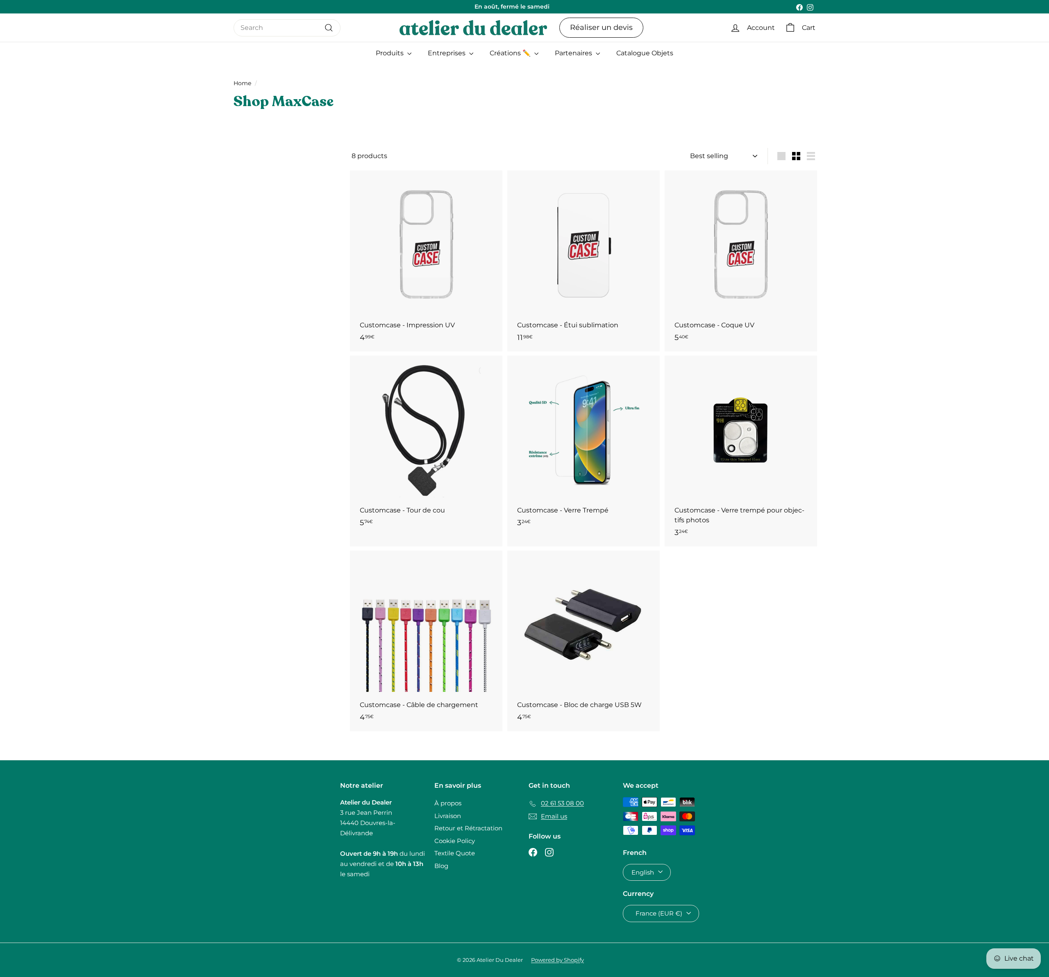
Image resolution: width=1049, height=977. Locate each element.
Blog (441, 866)
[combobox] (287, 27)
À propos (447, 803)
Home (242, 83)
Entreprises (447, 53)
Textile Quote (454, 853)
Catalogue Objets (644, 53)
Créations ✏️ (511, 53)
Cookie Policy (454, 841)
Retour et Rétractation (468, 828)
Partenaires (574, 53)
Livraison (447, 816)
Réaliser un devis (601, 27)
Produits (390, 53)
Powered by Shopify (557, 960)
